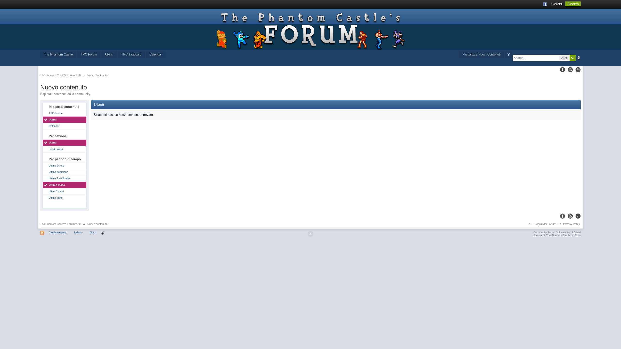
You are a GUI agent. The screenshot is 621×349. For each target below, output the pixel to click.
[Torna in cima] (310, 234)
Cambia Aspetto (58, 232)
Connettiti (556, 3)
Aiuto (93, 232)
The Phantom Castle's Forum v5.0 (60, 223)
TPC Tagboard (131, 54)
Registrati (573, 3)
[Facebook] (562, 69)
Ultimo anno (56, 197)
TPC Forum (89, 54)
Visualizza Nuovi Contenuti (482, 54)
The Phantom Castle (58, 54)
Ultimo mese (57, 184)
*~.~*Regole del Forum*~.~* (545, 223)
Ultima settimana (58, 171)
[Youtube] (570, 69)
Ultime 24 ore (56, 165)
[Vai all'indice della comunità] (310, 29)
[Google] (578, 69)
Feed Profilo (56, 149)
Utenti (109, 54)
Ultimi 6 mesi (56, 191)
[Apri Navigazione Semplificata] (508, 54)
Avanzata (579, 58)
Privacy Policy (571, 223)
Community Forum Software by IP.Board (557, 232)
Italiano (78, 232)
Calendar (155, 54)
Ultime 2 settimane (59, 178)
